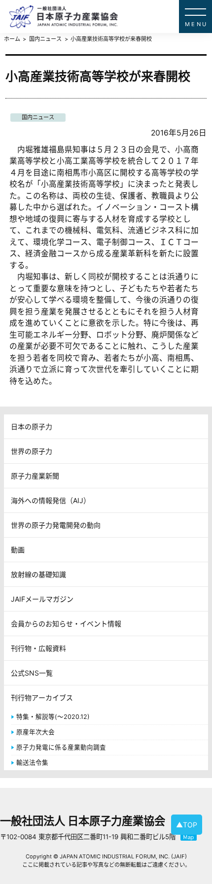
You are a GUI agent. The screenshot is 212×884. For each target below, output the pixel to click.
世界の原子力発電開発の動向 (56, 525)
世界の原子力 (31, 451)
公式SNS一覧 (32, 673)
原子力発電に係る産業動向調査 (61, 747)
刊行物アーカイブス (42, 697)
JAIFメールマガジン (42, 599)
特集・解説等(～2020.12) (53, 716)
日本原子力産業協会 (110, 16)
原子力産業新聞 (35, 476)
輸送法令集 (32, 762)
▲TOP (186, 824)
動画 (18, 549)
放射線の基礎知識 (38, 574)
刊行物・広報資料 (38, 648)
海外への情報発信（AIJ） (50, 500)
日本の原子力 (31, 426)
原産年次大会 (35, 732)
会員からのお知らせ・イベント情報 (66, 623)
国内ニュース (38, 117)
